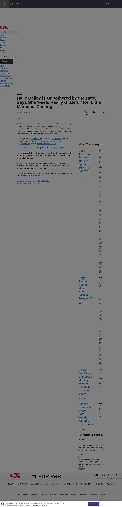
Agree (93, 504)
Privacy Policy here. (41, 505)
